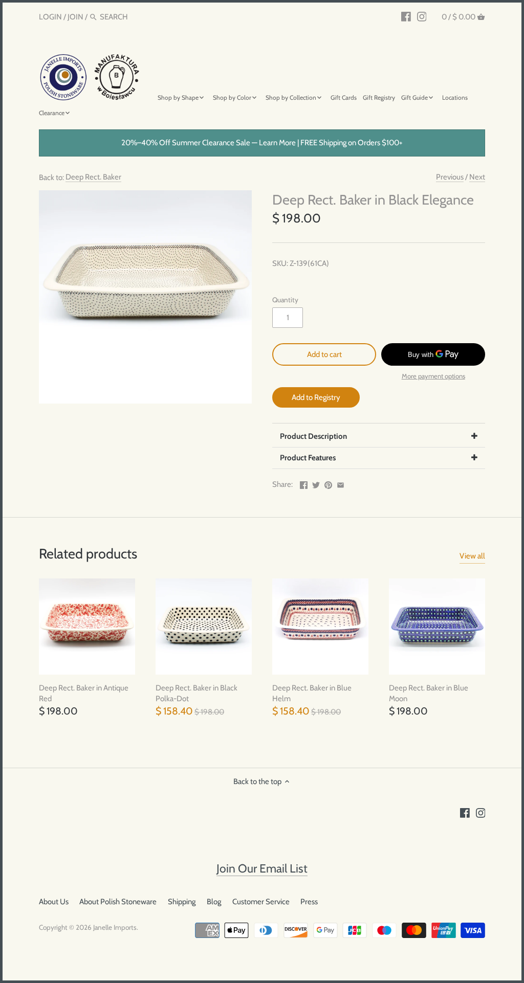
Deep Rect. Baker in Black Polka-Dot (196, 693)
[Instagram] (422, 16)
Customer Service (261, 901)
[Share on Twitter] (316, 483)
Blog (214, 901)
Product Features (308, 457)
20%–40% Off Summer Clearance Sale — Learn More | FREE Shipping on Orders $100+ (262, 142)
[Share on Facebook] (304, 483)
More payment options (433, 375)
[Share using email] (340, 483)
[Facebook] (406, 16)
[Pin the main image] (328, 483)
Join (75, 16)
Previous (450, 177)
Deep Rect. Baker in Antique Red (83, 693)
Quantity (285, 300)
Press (309, 901)
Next (477, 177)
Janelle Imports (115, 927)
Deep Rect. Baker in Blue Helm (312, 693)
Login (50, 16)
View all (472, 556)
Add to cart (324, 354)
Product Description (313, 436)
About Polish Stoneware (118, 901)
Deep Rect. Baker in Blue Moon (428, 693)
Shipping (181, 901)
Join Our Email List (262, 868)
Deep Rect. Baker (93, 177)
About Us (54, 901)
